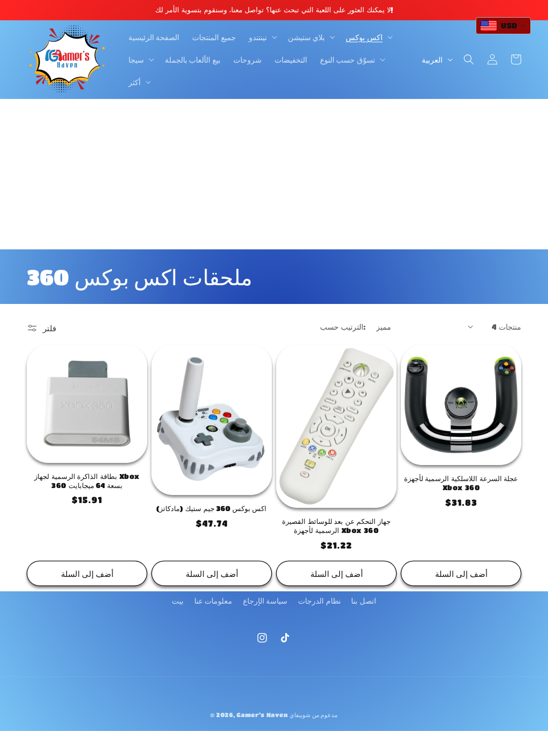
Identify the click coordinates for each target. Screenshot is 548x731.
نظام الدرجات (319, 600)
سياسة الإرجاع (265, 600)
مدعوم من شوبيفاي (314, 714)
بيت (178, 600)
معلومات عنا (213, 600)
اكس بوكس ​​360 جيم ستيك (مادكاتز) (211, 508)
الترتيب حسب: (342, 326)
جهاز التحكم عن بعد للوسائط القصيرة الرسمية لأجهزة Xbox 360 (336, 525)
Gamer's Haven (262, 714)
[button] (261, 37)
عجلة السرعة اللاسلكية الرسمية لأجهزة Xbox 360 (461, 482)
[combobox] (503, 25)
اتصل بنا (363, 600)
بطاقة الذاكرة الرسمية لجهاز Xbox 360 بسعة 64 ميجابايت (87, 480)
